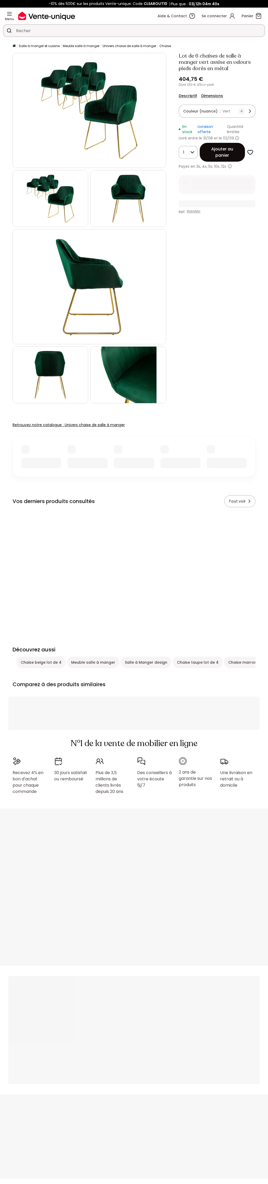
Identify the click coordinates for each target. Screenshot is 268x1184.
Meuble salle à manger (81, 46)
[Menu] (9, 14)
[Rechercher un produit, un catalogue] (9, 30)
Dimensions (212, 95)
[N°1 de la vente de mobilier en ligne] (46, 15)
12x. (224, 166)
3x (198, 166)
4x (204, 166)
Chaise (165, 46)
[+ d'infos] (230, 166)
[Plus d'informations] (237, 138)
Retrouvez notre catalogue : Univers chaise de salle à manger (69, 424)
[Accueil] (14, 46)
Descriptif (188, 95)
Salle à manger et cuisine (39, 46)
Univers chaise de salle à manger (129, 46)
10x (216, 166)
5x (210, 166)
